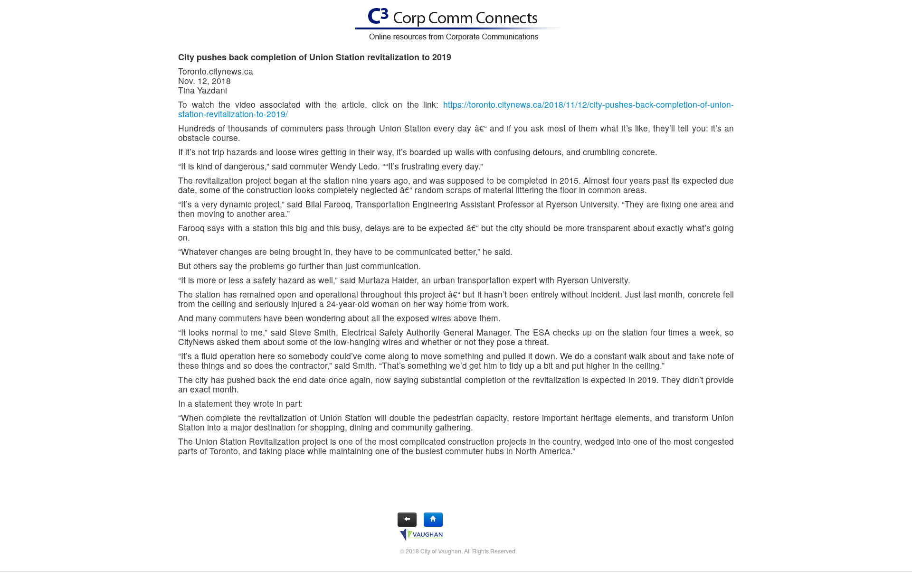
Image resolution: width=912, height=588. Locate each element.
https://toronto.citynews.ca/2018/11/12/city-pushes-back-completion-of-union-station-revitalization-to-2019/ (456, 109)
